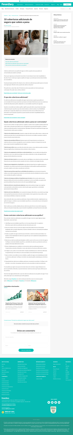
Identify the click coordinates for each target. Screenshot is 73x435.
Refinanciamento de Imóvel (40, 366)
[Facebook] (49, 402)
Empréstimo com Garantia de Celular (42, 374)
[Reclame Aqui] (53, 409)
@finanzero (10, 280)
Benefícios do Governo (9, 8)
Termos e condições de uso (6, 368)
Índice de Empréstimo (5, 372)
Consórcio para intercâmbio (6, 390)
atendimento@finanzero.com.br (9, 405)
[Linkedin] (52, 402)
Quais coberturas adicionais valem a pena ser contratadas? (17, 63)
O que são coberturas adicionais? (11, 61)
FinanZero (6, 15)
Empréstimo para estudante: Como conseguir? (14, 117)
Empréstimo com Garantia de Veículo (42, 372)
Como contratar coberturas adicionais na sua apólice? (16, 65)
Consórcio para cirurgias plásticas (7, 386)
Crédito (17, 8)
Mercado (41, 8)
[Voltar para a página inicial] (8, 4)
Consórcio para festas (5, 392)
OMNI (67, 370)
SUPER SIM (67, 374)
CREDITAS (67, 366)
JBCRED (67, 368)
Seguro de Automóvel (56, 364)
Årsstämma (4, 374)
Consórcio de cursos (5, 388)
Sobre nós (3, 364)
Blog (3, 8)
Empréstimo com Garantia (22, 372)
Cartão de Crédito (39, 378)
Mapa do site (4, 370)
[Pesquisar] (70, 9)
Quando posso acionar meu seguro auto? (13, 211)
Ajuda (3, 366)
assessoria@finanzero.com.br (8, 408)
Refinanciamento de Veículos (41, 364)
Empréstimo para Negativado (22, 368)
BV (66, 364)
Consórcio (3, 378)
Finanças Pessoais (29, 8)
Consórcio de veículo (5, 382)
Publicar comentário (26, 350)
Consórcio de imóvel (5, 380)
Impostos (36, 8)
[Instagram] (55, 402)
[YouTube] (59, 402)
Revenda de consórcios (5, 394)
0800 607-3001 (9, 411)
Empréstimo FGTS (21, 374)
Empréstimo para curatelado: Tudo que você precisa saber (17, 93)
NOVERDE (67, 372)
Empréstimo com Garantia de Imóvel (42, 370)
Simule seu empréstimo (21, 366)
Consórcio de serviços (5, 384)
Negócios (46, 8)
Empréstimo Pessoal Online (22, 364)
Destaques (22, 8)
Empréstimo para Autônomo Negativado (24, 370)
